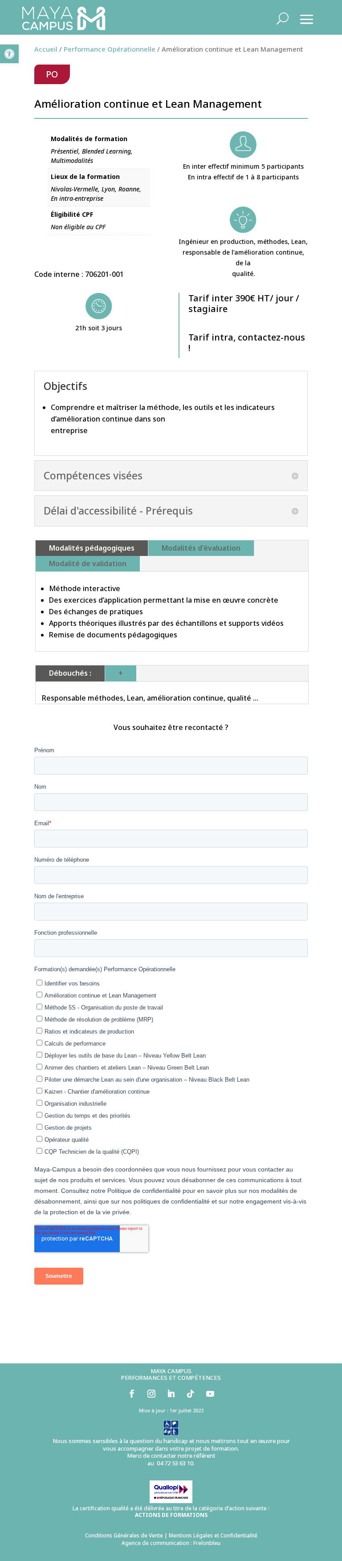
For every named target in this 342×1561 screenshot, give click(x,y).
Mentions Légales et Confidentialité (213, 1535)
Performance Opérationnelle (109, 49)
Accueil (45, 49)
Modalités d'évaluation (201, 548)
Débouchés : (70, 673)
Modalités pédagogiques (91, 548)
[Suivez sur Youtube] (210, 1394)
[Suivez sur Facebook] (132, 1394)
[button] (9, 54)
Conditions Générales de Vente (124, 1535)
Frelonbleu (206, 1543)
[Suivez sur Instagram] (151, 1394)
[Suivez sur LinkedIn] (171, 1394)
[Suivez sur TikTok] (191, 1394)
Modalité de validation (87, 563)
